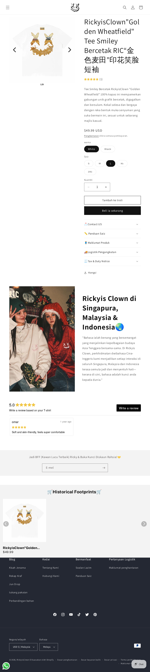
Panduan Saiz (83, 576)
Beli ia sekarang (112, 210)
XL (124, 164)
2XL (92, 172)
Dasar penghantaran (67, 659)
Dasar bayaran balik (91, 659)
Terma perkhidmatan (131, 659)
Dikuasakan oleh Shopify (42, 659)
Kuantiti (88, 179)
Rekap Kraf (15, 576)
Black (109, 149)
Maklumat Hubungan (131, 663)
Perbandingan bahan (21, 600)
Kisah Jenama (17, 567)
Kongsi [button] (92, 272)
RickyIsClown (23, 659)
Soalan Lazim (83, 567)
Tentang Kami (50, 567)
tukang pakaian (18, 592)
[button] (8, 7)
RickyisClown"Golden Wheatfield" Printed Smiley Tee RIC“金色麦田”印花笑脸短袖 (24, 548)
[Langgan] (104, 467)
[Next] (69, 50)
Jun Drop (14, 584)
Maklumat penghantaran (123, 567)
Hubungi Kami (50, 576)
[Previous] (14, 50)
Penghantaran (91, 135)
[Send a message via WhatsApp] (6, 666)
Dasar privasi (110, 659)
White (91, 149)
